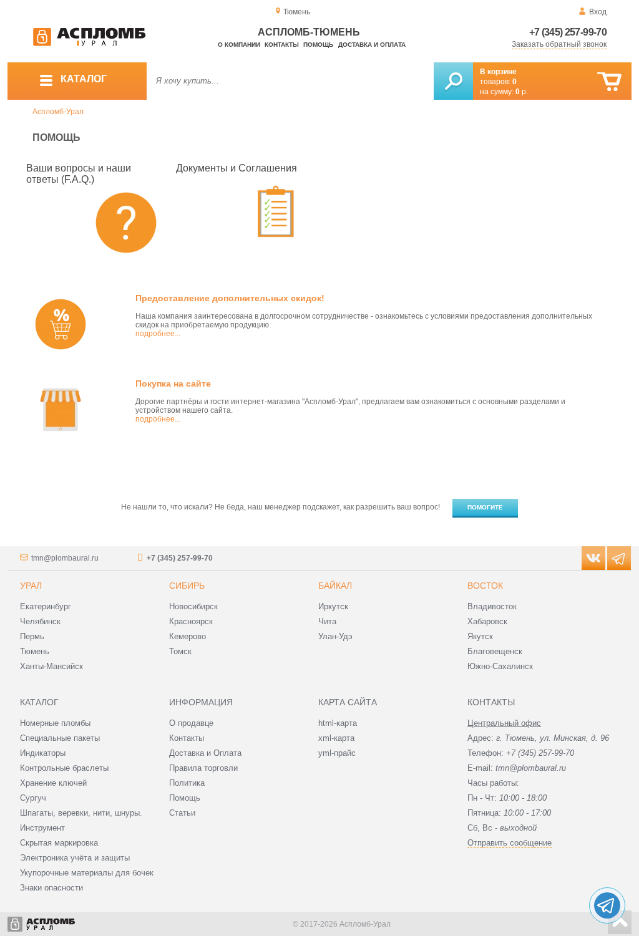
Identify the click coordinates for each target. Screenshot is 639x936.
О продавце (191, 723)
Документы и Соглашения (236, 168)
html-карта (337, 723)
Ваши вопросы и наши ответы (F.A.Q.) (78, 174)
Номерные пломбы (55, 723)
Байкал (335, 586)
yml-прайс (337, 753)
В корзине (498, 71)
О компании (239, 44)
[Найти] (453, 81)
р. (521, 91)
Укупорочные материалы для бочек (87, 872)
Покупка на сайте (173, 383)
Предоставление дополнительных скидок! (229, 298)
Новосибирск (193, 606)
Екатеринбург (45, 606)
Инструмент (42, 827)
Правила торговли (203, 768)
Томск (180, 651)
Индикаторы (43, 753)
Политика (187, 783)
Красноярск (191, 621)
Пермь (32, 636)
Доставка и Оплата (205, 753)
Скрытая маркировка (59, 842)
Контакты (282, 44)
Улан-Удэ (335, 636)
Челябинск (40, 621)
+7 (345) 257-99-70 (568, 32)
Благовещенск (494, 651)
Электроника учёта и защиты (75, 857)
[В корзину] (609, 82)
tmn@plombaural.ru (65, 558)
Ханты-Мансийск (51, 666)
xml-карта (336, 738)
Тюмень (34, 651)
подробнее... (157, 333)
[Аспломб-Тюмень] (89, 43)
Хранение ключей (53, 783)
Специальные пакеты (60, 738)
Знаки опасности (51, 887)
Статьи (182, 813)
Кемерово (187, 636)
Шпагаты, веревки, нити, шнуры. (81, 813)
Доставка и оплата (372, 44)
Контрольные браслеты (64, 768)
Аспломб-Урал (58, 111)
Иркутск (333, 606)
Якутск (480, 636)
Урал (31, 586)
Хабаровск (487, 621)
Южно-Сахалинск (500, 666)
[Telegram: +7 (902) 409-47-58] (607, 905)
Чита (327, 621)
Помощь (318, 44)
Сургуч (33, 798)
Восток (485, 586)
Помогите (485, 507)
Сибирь (187, 586)
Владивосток (492, 606)
